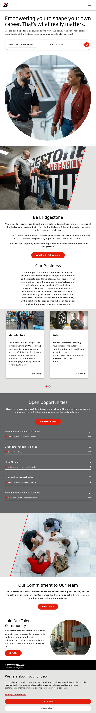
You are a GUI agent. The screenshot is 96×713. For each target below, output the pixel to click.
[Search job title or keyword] (86, 44)
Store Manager (12, 462)
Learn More (48, 606)
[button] (47, 386)
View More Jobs (48, 421)
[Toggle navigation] (90, 5)
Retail (56, 335)
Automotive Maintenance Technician (23, 431)
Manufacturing (18, 335)
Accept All (48, 701)
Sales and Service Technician (19, 477)
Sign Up (13, 653)
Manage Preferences (15, 694)
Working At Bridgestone (48, 255)
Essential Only (47, 708)
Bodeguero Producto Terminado (21, 446)
